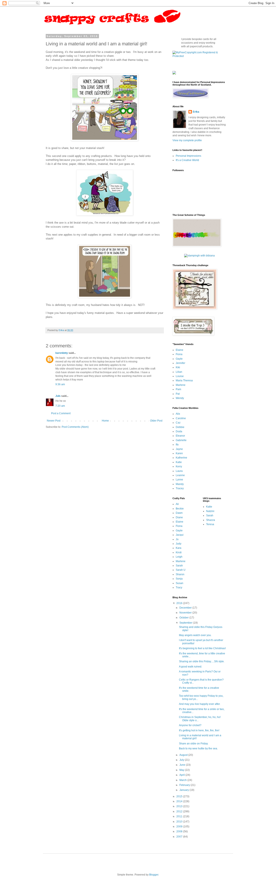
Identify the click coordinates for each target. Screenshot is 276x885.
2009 (179, 826)
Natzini (210, 511)
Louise (180, 376)
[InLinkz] (174, 72)
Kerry (179, 466)
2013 (179, 806)
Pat (178, 393)
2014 (179, 801)
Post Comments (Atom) (75, 426)
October (184, 617)
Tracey (180, 488)
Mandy (180, 484)
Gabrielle (181, 440)
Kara (178, 547)
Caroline (181, 418)
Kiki (178, 367)
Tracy (179, 587)
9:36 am (60, 384)
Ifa (177, 444)
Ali (177, 504)
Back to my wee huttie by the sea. (198, 748)
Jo (177, 539)
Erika (196, 111)
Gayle (179, 358)
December (185, 607)
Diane (179, 517)
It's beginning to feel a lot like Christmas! (202, 648)
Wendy (180, 398)
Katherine (181, 457)
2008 (179, 831)
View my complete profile (187, 140)
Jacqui (179, 534)
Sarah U (180, 569)
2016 (179, 603)
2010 (179, 821)
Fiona (179, 354)
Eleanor (180, 435)
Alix (178, 413)
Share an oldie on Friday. (193, 743)
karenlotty (61, 352)
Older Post (156, 420)
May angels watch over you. (195, 635)
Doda (179, 431)
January (184, 789)
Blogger (153, 874)
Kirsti (179, 552)
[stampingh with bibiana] (199, 255)
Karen (179, 453)
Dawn (179, 512)
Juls (58, 395)
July (182, 759)
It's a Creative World (187, 160)
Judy (178, 543)
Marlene (180, 385)
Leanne (180, 475)
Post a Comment (61, 413)
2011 (179, 816)
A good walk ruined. (190, 666)
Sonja (179, 578)
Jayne (179, 449)
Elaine (179, 349)
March (183, 780)
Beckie (180, 508)
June (182, 764)
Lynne (179, 479)
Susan (179, 583)
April (182, 774)
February (185, 785)
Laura (179, 470)
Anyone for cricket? (190, 725)
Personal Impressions (188, 155)
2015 (179, 796)
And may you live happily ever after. (199, 704)
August (183, 754)
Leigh (179, 556)
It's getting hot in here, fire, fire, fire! (199, 730)
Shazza (210, 519)
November (185, 612)
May (182, 769)
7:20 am (60, 405)
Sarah (179, 565)
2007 (179, 836)
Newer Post (53, 420)
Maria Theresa (184, 380)
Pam (178, 389)
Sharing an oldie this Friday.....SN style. (201, 661)
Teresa (210, 524)
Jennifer (180, 363)
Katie (179, 462)
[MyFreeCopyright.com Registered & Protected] (199, 56)
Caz (178, 422)
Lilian (179, 371)
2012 (179, 811)
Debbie (180, 427)
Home (105, 420)
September (186, 622)
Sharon (180, 574)
